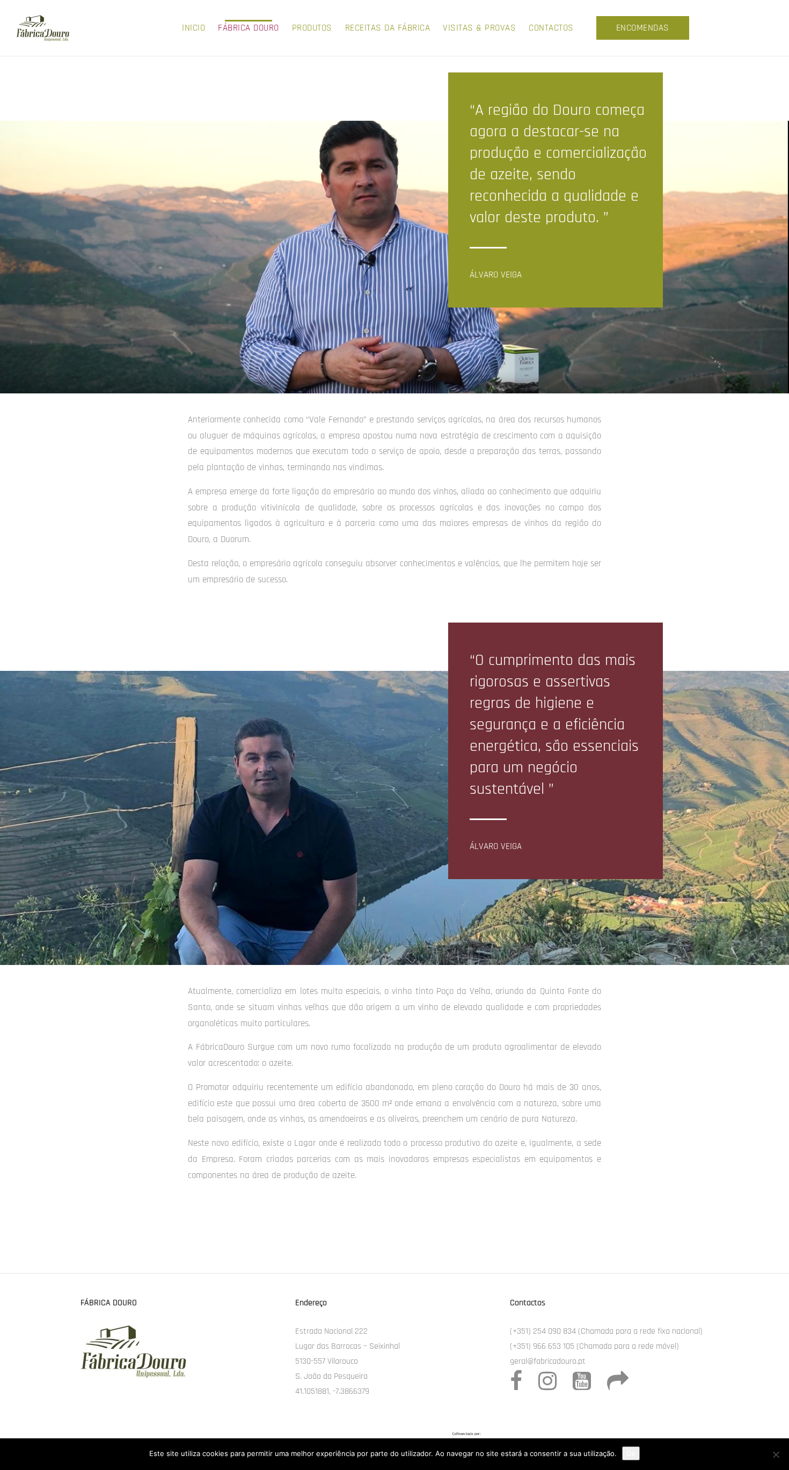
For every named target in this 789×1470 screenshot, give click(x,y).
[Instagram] (547, 1386)
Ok (630, 1453)
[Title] (618, 1386)
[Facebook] (516, 1381)
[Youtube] (582, 1386)
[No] (775, 1454)
